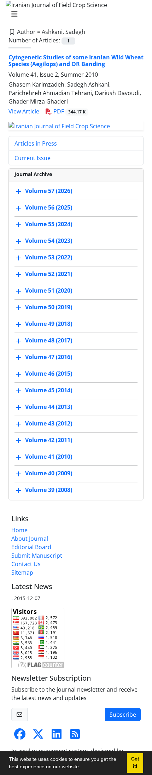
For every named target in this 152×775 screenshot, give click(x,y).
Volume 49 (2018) (48, 324)
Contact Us (26, 564)
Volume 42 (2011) (48, 440)
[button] (83, 768)
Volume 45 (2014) (48, 390)
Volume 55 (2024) (48, 224)
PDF (69, 111)
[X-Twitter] (38, 736)
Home (19, 530)
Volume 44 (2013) (48, 407)
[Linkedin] (56, 736)
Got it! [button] (135, 763)
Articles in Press (35, 143)
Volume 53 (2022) (48, 257)
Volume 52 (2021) (48, 274)
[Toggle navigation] (74, 14)
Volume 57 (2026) (48, 191)
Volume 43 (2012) (48, 423)
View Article (23, 111)
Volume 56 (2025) (48, 207)
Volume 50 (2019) (48, 307)
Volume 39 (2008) (48, 490)
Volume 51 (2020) (48, 290)
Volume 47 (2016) (48, 357)
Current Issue (32, 158)
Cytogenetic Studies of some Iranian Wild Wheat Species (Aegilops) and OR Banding (76, 60)
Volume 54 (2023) (48, 241)
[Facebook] (19, 736)
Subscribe (123, 714)
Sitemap (22, 572)
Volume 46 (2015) (48, 373)
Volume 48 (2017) (48, 340)
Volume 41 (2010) (48, 456)
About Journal (29, 538)
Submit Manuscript (36, 555)
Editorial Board (31, 547)
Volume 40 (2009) (48, 473)
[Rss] (74, 736)
